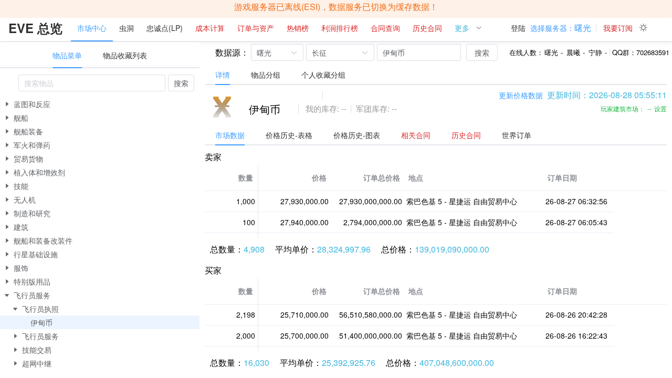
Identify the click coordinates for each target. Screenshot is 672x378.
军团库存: (373, 108)
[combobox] (91, 83)
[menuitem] (35, 28)
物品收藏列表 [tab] (125, 55)
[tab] (416, 134)
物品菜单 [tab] (67, 55)
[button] (560, 28)
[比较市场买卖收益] (305, 95)
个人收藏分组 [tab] (323, 74)
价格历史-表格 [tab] (289, 135)
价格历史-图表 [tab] (356, 135)
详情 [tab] (222, 74)
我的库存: (322, 108)
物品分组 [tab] (265, 74)
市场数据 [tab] (230, 135)
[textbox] (92, 83)
